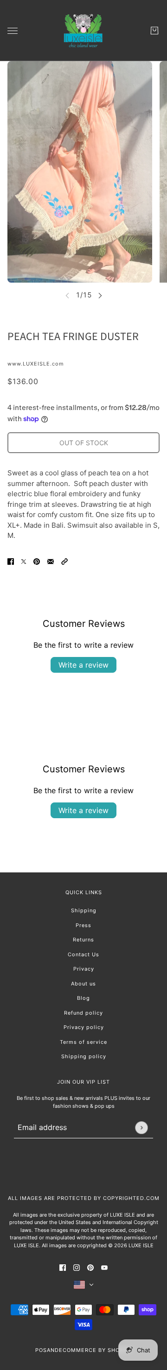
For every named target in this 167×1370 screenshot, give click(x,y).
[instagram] (77, 1267)
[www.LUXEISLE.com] (83, 30)
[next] (100, 295)
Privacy (83, 969)
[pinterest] (90, 1267)
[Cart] (154, 30)
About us (83, 983)
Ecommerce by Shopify (95, 1350)
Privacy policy (84, 1027)
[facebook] (63, 1267)
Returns (83, 939)
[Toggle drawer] (12, 31)
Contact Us (83, 954)
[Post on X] (24, 561)
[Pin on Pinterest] (37, 561)
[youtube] (104, 1267)
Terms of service (83, 1042)
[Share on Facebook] (11, 561)
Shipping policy (83, 1056)
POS (41, 1350)
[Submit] (141, 1127)
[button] (64, 561)
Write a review (83, 664)
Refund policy (83, 1013)
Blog (83, 998)
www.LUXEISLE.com (35, 363)
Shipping (83, 910)
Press (83, 925)
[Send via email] (51, 561)
